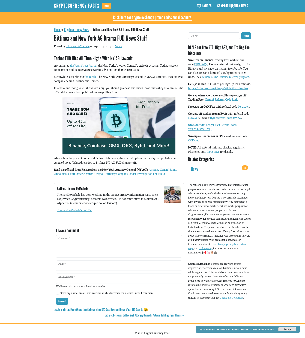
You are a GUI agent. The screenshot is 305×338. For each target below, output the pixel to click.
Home (57, 29)
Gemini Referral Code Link (221, 99)
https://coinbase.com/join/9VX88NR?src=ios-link (218, 88)
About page (212, 151)
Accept (287, 329)
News (118, 46)
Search (246, 35)
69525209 (243, 106)
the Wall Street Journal (83, 65)
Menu (106, 6)
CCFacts (193, 140)
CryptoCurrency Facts (76, 5)
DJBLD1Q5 (201, 64)
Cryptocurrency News (232, 6)
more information (266, 329)
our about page (221, 244)
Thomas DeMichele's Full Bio (74, 210)
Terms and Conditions (231, 297)
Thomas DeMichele (77, 46)
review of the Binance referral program (225, 77)
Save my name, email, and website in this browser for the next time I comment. (107, 293)
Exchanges (204, 6)
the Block (90, 76)
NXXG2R (193, 117)
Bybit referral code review (225, 117)
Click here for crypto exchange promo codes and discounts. (152, 18)
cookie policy (206, 248)
